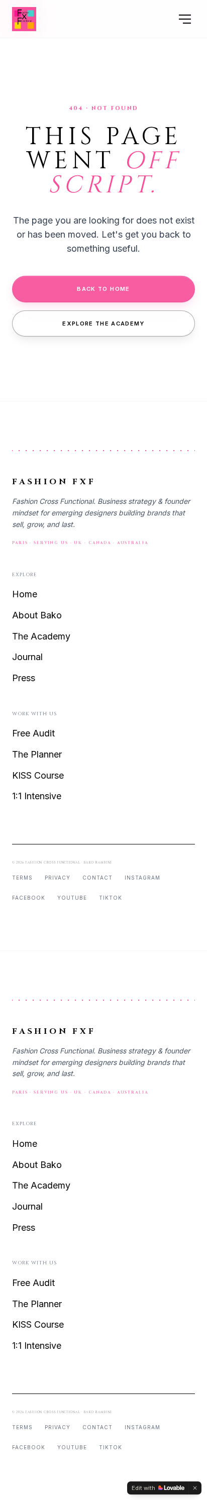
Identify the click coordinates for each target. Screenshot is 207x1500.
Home (24, 594)
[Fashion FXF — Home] (24, 19)
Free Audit (33, 733)
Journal (27, 657)
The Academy (41, 636)
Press (23, 678)
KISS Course (38, 775)
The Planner (37, 754)
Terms (22, 878)
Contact (97, 878)
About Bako (37, 615)
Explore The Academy (103, 323)
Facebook (28, 898)
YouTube (72, 898)
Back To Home (103, 288)
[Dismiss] (195, 1488)
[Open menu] (185, 19)
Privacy (57, 878)
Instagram (142, 878)
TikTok (110, 898)
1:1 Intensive (36, 796)
